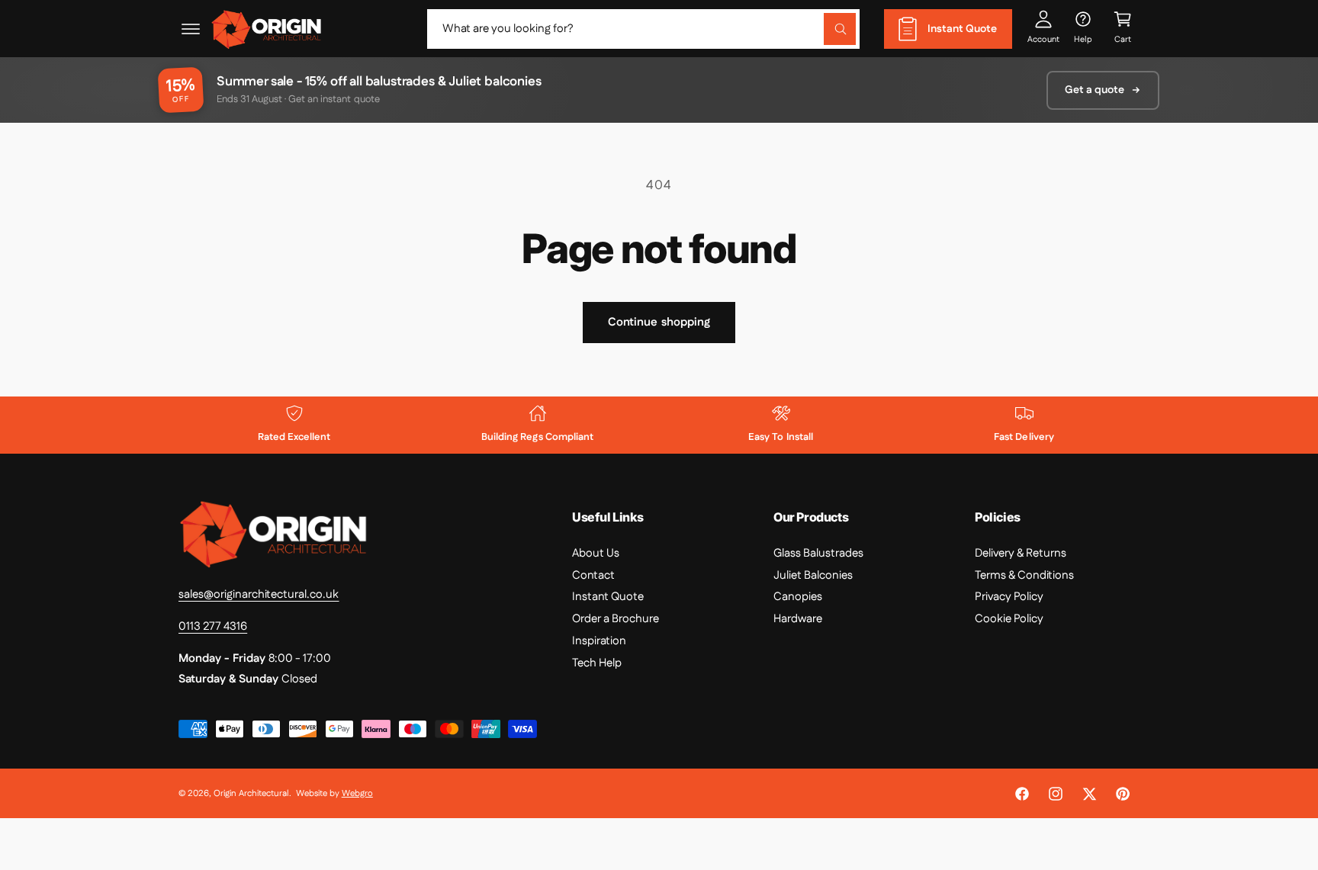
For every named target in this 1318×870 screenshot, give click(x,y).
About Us (595, 553)
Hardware (797, 619)
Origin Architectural (251, 793)
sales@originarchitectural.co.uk (258, 594)
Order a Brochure (615, 619)
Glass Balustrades (818, 553)
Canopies (797, 597)
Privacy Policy (1009, 597)
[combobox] (643, 29)
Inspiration (599, 641)
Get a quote (1094, 90)
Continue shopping (659, 322)
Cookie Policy (1009, 619)
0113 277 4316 (212, 626)
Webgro (357, 793)
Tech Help (597, 663)
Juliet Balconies (813, 575)
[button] (191, 29)
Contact (593, 575)
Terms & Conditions (1024, 575)
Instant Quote (608, 597)
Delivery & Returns (1020, 553)
